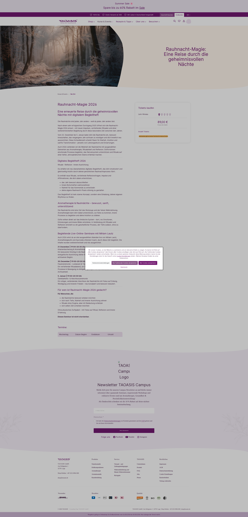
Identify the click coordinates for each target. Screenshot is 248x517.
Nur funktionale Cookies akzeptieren (124, 263)
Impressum (124, 267)
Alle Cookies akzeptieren (148, 263)
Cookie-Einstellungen (123, 256)
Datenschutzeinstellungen (100, 263)
